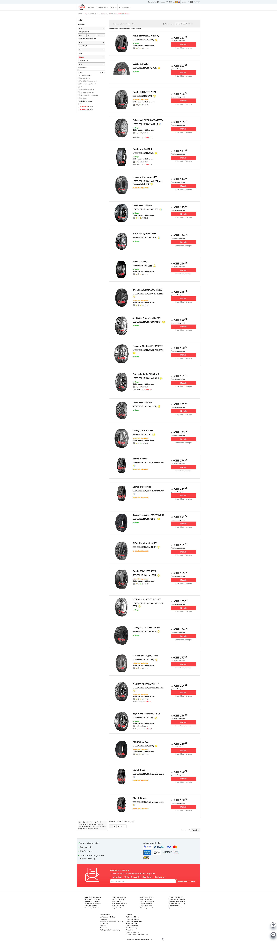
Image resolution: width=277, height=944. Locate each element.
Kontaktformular (146, 940)
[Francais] (179, 2)
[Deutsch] (176, 2)
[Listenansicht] (189, 24)
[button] (273, 924)
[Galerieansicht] (191, 24)
